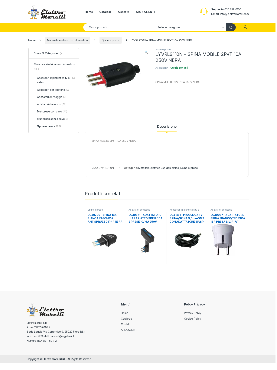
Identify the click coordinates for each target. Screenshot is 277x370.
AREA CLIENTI (145, 11)
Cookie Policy (192, 318)
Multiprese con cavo (52, 111)
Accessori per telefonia (53, 89)
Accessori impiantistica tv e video (184, 211)
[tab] (167, 128)
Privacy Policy (192, 313)
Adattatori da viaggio (51, 96)
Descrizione (167, 126)
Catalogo (105, 11)
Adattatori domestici (139, 209)
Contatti (123, 11)
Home (89, 11)
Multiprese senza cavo (52, 118)
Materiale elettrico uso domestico (67, 40)
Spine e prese (110, 40)
